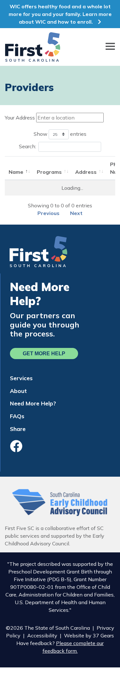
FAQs (17, 415)
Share (18, 428)
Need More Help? (33, 403)
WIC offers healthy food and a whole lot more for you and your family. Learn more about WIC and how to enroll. (60, 14)
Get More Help (44, 353)
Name (16, 172)
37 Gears (103, 635)
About (18, 390)
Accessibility (42, 635)
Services (21, 377)
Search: (27, 146)
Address (86, 172)
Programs (49, 172)
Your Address (20, 117)
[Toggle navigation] (110, 47)
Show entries (60, 133)
